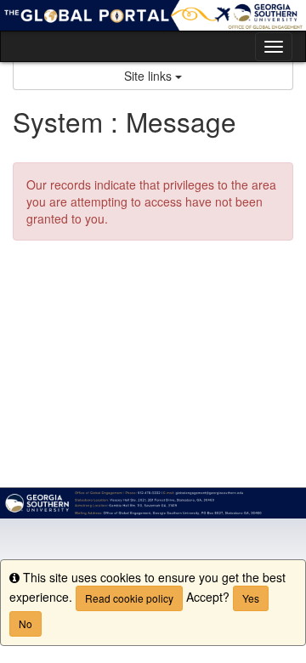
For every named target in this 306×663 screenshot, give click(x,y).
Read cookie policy (129, 598)
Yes (250, 598)
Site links (149, 75)
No (25, 623)
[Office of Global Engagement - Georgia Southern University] (153, 15)
